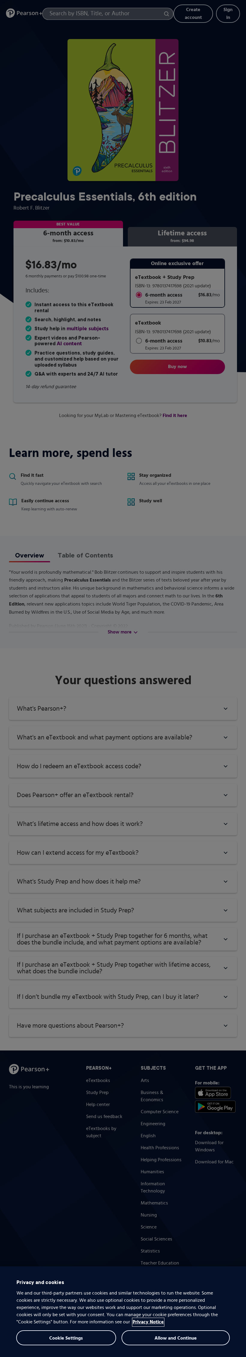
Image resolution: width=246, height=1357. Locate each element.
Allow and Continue (175, 1338)
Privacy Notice (148, 1322)
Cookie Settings (66, 1338)
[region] (123, 1311)
